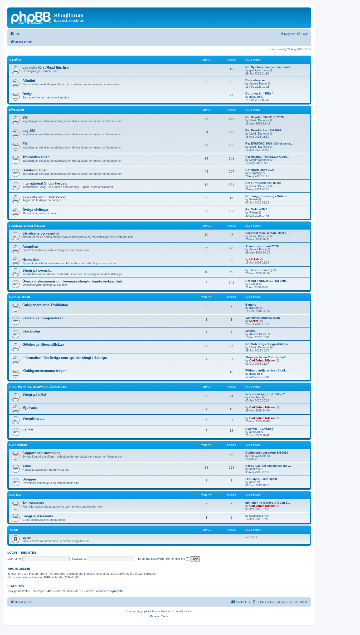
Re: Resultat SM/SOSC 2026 (264, 117)
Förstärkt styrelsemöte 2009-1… (267, 233)
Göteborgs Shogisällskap (43, 344)
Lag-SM (28, 131)
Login (12, 552)
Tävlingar (16, 109)
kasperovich (257, 515)
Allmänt (15, 59)
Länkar (27, 429)
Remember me (176, 558)
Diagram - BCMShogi (259, 428)
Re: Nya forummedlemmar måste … (270, 67)
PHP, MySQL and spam (261, 478)
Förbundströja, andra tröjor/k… (267, 370)
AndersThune (258, 83)
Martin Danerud (259, 120)
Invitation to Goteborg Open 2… (267, 502)
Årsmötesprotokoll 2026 (262, 246)
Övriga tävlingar (35, 210)
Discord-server (255, 80)
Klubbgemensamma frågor (44, 371)
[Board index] (31, 17)
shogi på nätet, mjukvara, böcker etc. (38, 386)
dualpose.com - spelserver (44, 197)
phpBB (145, 611)
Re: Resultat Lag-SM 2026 (263, 130)
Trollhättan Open (36, 157)
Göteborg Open (34, 170)
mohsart (254, 96)
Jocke (253, 468)
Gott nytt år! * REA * (259, 93)
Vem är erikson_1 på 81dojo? (265, 394)
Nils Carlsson (257, 455)
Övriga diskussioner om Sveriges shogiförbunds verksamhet (72, 281)
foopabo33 (115, 591)
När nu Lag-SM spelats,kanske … (268, 465)
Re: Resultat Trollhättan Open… (267, 156)
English (15, 495)
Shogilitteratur (34, 418)
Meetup (250, 331)
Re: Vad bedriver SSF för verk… (267, 280)
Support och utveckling (41, 453)
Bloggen (29, 479)
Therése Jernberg (261, 270)
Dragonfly (255, 173)
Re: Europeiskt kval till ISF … (265, 183)
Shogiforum (18, 445)
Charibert (255, 397)
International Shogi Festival (44, 183)
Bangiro (250, 304)
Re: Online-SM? (256, 209)
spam (26, 537)
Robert (253, 199)
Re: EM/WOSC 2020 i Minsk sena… (269, 143)
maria (252, 482)
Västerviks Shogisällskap (43, 318)
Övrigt (27, 94)
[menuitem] (15, 34)
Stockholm (31, 331)
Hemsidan (30, 260)
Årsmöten (30, 247)
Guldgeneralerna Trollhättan (45, 305)
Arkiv (26, 466)
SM (25, 118)
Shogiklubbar (19, 297)
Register (28, 552)
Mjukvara (29, 408)
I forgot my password (150, 558)
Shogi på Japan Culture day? (265, 357)
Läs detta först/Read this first (45, 68)
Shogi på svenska (36, 270)
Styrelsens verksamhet (40, 233)
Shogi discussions (37, 516)
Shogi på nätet (34, 394)
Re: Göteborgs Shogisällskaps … (268, 344)
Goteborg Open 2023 (259, 169)
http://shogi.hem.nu (105, 263)
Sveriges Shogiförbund (27, 225)
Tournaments (33, 503)
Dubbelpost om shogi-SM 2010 (266, 452)
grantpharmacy (259, 70)
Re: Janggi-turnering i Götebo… (267, 196)
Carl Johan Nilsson (262, 360)
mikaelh (254, 307)
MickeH (254, 259)
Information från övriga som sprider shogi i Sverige (64, 358)
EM (25, 144)
